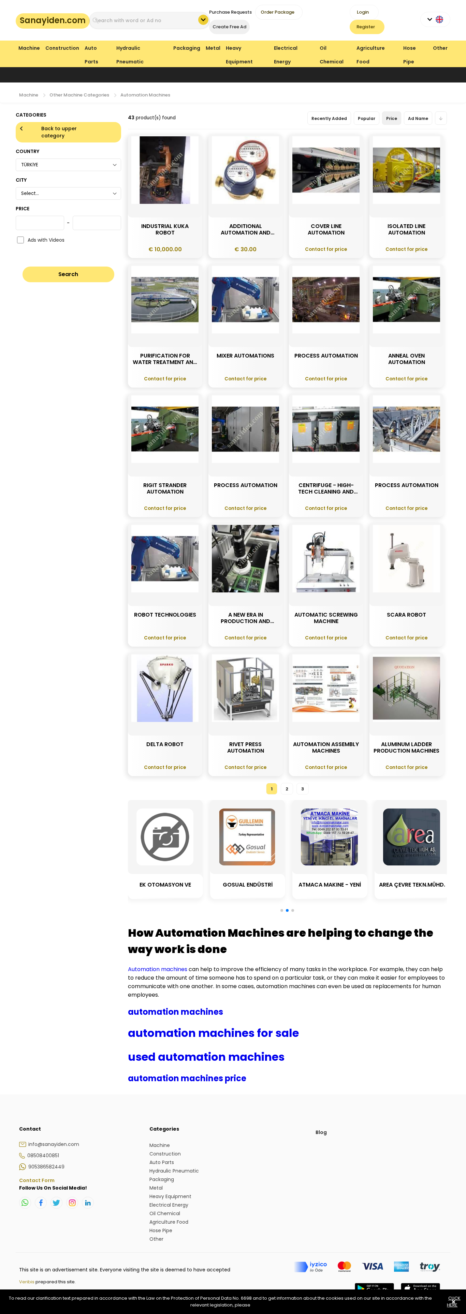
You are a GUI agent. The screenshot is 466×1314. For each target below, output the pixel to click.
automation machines (175, 1011)
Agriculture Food (370, 49)
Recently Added (329, 118)
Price (391, 118)
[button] (281, 910)
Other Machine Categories (79, 95)
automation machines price (187, 1078)
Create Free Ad (229, 27)
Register (365, 27)
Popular (366, 118)
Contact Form (37, 1180)
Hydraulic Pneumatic (130, 49)
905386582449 (46, 1166)
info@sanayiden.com (53, 1144)
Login (363, 12)
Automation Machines (145, 95)
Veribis (27, 1282)
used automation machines (206, 1056)
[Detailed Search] (203, 20)
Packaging (186, 48)
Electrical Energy (285, 49)
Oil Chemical (332, 49)
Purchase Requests (230, 12)
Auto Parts (91, 49)
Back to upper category (59, 132)
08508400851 (43, 1155)
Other (440, 48)
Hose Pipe (409, 49)
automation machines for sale (213, 1033)
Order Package (277, 12)
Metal (213, 48)
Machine (29, 48)
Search (68, 274)
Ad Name (418, 118)
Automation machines (158, 969)
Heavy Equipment (239, 49)
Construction (62, 48)
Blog (321, 1132)
